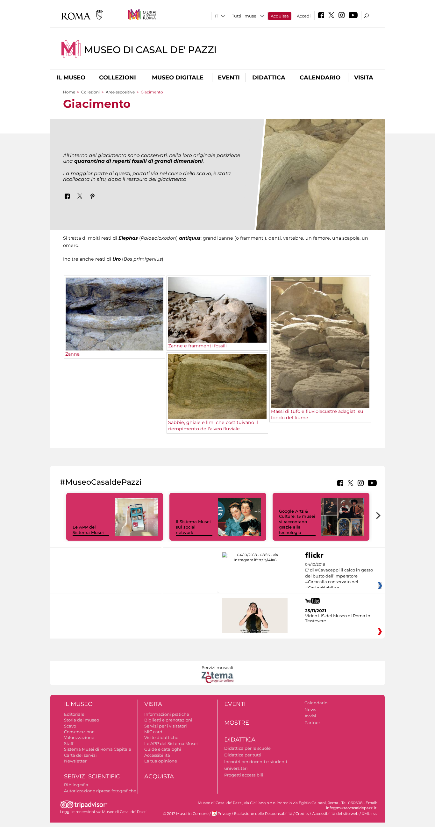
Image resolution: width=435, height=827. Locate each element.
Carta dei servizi (80, 755)
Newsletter (75, 760)
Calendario (320, 77)
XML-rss (369, 813)
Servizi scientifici (93, 776)
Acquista (280, 15)
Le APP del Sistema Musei (88, 529)
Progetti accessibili (243, 774)
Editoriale (74, 714)
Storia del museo (81, 719)
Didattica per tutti (242, 754)
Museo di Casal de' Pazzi (150, 50)
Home (69, 92)
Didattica (268, 77)
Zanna (72, 354)
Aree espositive (120, 92)
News (310, 709)
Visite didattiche (161, 737)
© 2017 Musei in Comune (186, 813)
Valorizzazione (79, 737)
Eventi (229, 77)
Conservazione (79, 731)
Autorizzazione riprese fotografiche (100, 790)
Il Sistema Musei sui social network (193, 527)
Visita (363, 77)
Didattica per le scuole (247, 748)
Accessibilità (157, 755)
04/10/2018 (339, 576)
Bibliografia (76, 784)
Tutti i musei (245, 15)
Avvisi (310, 715)
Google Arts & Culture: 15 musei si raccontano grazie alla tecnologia (297, 522)
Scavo (70, 725)
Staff (68, 743)
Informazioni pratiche (166, 714)
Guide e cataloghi (162, 749)
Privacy (224, 813)
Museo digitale (177, 77)
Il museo (70, 77)
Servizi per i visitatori (165, 725)
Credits (302, 813)
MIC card (153, 731)
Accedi (304, 15)
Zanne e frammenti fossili (197, 346)
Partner (312, 722)
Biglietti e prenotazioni (168, 719)
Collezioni (117, 77)
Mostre (236, 722)
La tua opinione (160, 760)
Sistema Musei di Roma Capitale (97, 749)
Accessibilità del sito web (335, 813)
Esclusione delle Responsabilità (263, 813)
